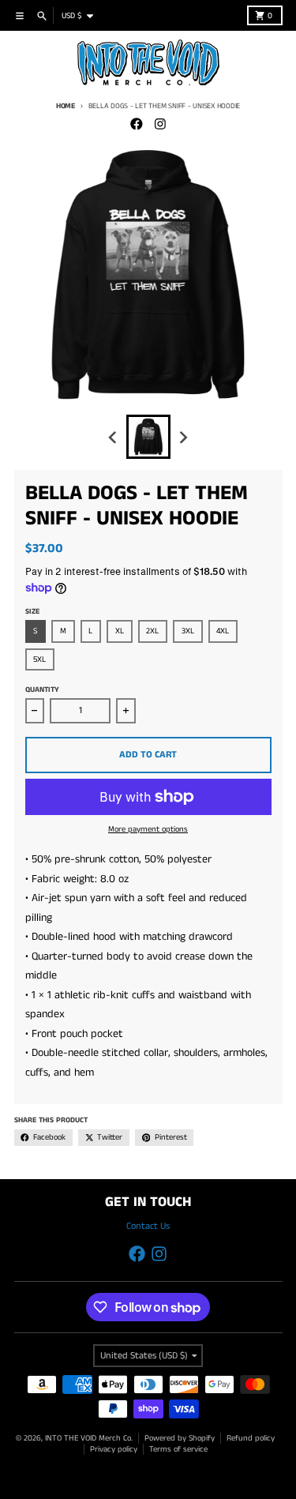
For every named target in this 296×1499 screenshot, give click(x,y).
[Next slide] (183, 437)
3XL (188, 631)
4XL (222, 631)
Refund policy (251, 1438)
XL (119, 631)
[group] (148, 437)
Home (65, 106)
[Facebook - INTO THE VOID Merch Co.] (136, 124)
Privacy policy (113, 1449)
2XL (152, 631)
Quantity (42, 690)
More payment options (148, 829)
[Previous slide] (114, 437)
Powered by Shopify (179, 1438)
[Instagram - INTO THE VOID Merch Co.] (160, 124)
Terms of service (178, 1449)
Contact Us (148, 1226)
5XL (39, 659)
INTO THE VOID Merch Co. (89, 1438)
